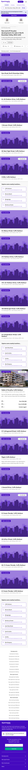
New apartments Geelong (14, 695)
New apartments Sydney (14, 677)
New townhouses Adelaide (14, 715)
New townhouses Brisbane (14, 707)
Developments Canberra (14, 664)
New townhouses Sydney (14, 700)
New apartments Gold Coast (14, 679)
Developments (4, 26)
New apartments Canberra (14, 687)
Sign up (20, 1)
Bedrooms (18, 46)
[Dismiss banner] (26, 12)
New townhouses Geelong (14, 718)
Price (6, 46)
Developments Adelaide (14, 669)
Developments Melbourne (14, 659)
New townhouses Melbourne (14, 705)
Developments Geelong (14, 671)
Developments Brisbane (14, 661)
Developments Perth (14, 666)
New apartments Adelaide (14, 692)
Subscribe (14, 748)
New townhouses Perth (14, 712)
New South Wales (12, 26)
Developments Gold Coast (14, 656)
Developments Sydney (14, 653)
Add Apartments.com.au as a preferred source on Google (14, 733)
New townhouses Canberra (14, 710)
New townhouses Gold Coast (14, 702)
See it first (14, 15)
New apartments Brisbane (14, 684)
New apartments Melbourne (14, 682)
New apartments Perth (14, 689)
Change (23, 7)
